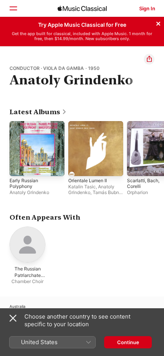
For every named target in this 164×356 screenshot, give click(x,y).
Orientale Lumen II (87, 180)
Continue (128, 342)
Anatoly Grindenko (29, 192)
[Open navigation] (13, 8)
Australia (18, 306)
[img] (82, 8)
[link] (38, 112)
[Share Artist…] (149, 59)
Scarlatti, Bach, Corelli (143, 183)
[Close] (158, 22)
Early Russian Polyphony (24, 183)
